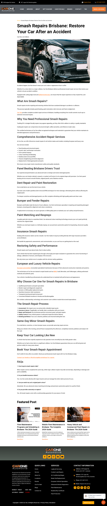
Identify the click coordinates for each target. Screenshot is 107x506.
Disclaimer (52, 502)
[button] (99, 9)
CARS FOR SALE (59, 9)
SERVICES (30, 9)
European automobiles (24, 268)
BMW (55, 271)
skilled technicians (44, 94)
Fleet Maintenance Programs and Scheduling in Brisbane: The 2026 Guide (28, 427)
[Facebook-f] (45, 457)
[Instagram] (53, 457)
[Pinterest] (58, 457)
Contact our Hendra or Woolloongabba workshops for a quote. (36, 357)
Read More (20, 439)
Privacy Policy (45, 502)
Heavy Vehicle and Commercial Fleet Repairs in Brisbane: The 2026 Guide (78, 427)
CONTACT (78, 9)
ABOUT (38, 9)
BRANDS (69, 9)
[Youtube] (62, 457)
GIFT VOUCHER (47, 9)
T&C (85, 9)
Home (18, 20)
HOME (22, 9)
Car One (19, 112)
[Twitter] (49, 457)
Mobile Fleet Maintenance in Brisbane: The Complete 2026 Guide (53, 427)
